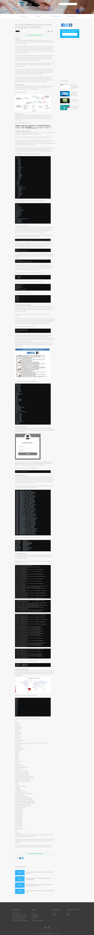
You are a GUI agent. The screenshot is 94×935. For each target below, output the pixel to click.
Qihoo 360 (54, 915)
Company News (55, 16)
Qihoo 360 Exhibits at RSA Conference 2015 (75, 101)
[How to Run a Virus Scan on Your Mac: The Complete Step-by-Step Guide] (20, 872)
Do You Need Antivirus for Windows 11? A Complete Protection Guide (40, 891)
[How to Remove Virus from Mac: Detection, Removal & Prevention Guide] (20, 879)
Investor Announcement (37, 920)
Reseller (68, 915)
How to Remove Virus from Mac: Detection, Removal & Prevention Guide (38, 879)
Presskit (34, 918)
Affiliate (68, 913)
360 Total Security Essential (19, 915)
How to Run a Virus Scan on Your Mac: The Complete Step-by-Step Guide (39, 872)
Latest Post (23, 16)
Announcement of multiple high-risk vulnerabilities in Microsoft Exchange (74, 94)
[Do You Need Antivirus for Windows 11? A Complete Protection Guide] (20, 891)
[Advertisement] (69, 59)
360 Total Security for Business (19, 920)
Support (54, 913)
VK (70, 25)
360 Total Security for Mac (18, 918)
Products (39, 16)
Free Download (70, 34)
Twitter (66, 25)
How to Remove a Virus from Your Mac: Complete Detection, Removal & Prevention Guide (39, 885)
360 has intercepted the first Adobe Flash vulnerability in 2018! (74, 107)
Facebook (63, 25)
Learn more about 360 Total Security (35, 35)
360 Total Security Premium (19, 917)
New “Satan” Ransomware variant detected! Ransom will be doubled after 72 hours (75, 87)
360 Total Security (16, 913)
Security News (71, 16)
